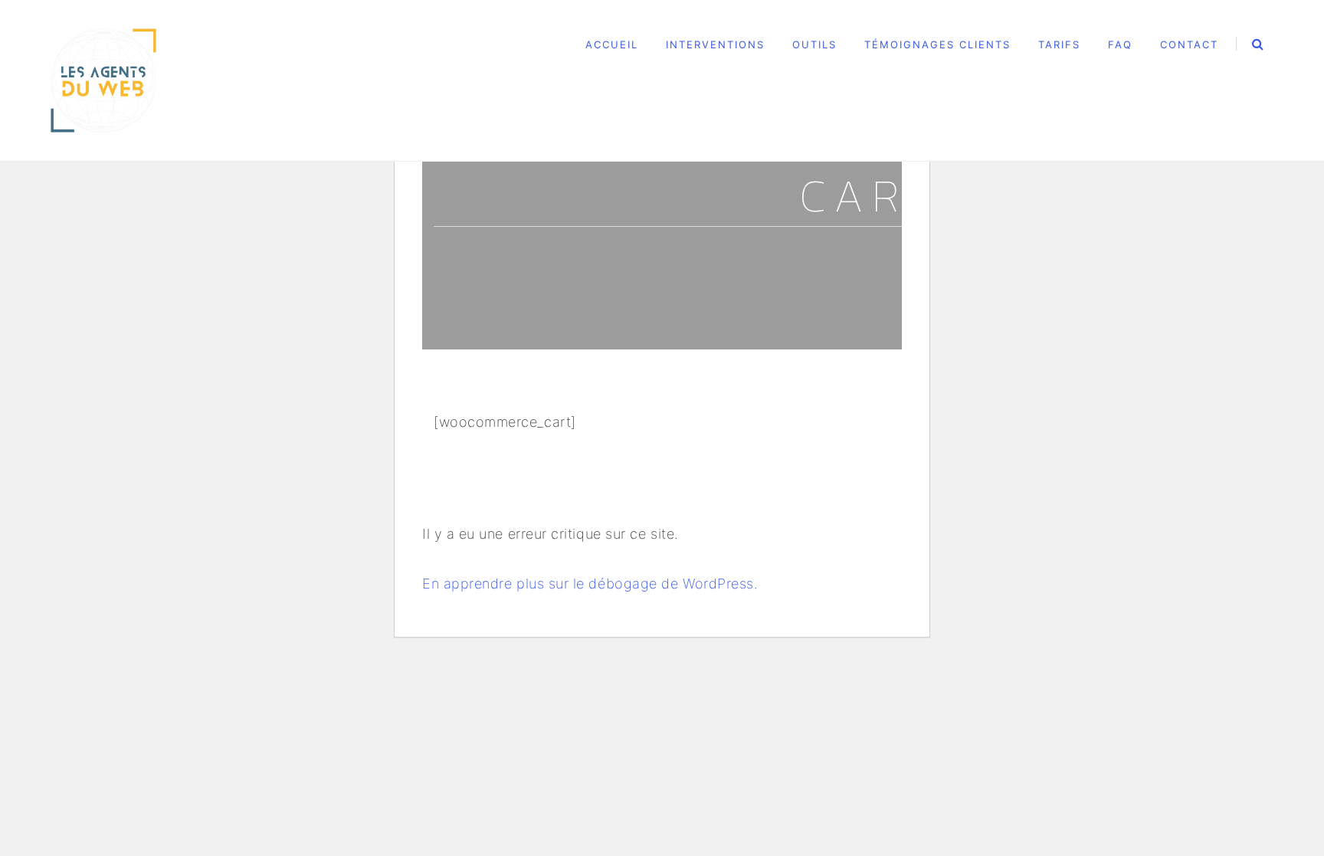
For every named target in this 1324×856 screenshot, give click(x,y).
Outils (814, 44)
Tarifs (1059, 44)
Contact (1189, 44)
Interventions (715, 44)
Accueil (611, 44)
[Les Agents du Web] (103, 79)
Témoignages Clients (937, 44)
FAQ (1120, 44)
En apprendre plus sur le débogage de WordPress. (590, 584)
